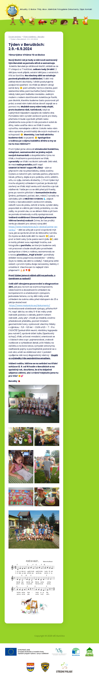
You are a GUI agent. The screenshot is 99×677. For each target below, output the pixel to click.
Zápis (82, 9)
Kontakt (88, 9)
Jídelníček (52, 9)
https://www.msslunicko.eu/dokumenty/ (29, 305)
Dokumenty (73, 9)
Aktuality (24, 9)
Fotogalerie (62, 9)
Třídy (39, 9)
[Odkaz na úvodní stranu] (11, 9)
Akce (44, 9)
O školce (32, 9)
